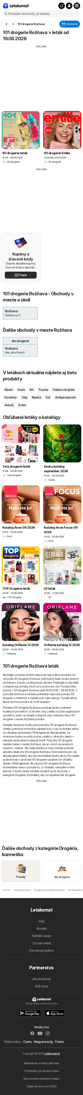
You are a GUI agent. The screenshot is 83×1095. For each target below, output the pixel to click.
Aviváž (9, 405)
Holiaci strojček (64, 390)
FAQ (41, 921)
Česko (27, 1042)
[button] (69, 6)
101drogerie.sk (40, 732)
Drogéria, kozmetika (27, 775)
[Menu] (77, 6)
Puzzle (43, 390)
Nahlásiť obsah (41, 936)
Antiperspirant (65, 397)
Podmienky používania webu (41, 1070)
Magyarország (43, 1042)
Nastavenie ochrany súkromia (41, 1063)
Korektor (10, 397)
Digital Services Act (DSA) (41, 1086)
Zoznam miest (41, 943)
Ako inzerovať (41, 979)
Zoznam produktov (41, 950)
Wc (31, 390)
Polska (59, 1042)
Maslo (8, 390)
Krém (22, 405)
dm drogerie (68, 775)
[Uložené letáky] (61, 6)
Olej (24, 397)
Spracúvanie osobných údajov (41, 1078)
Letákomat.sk (52, 1053)
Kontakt (41, 928)
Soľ (48, 397)
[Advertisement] (41, 75)
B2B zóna (41, 986)
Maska (36, 397)
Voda (21, 390)
